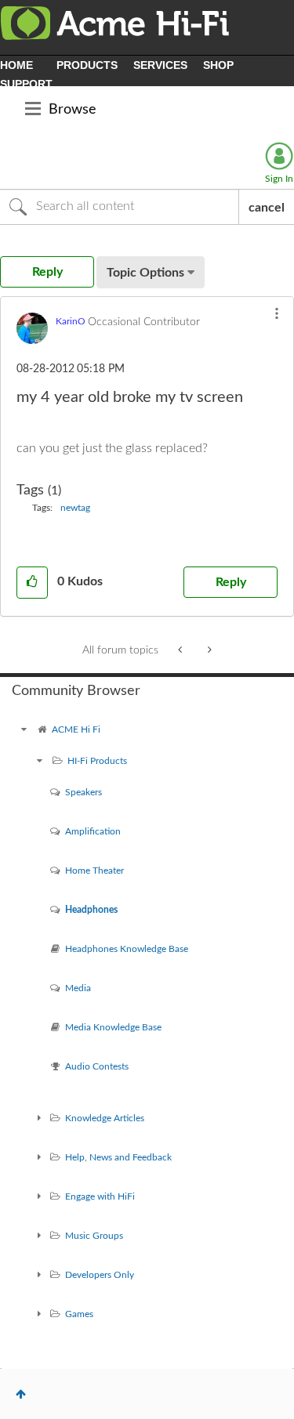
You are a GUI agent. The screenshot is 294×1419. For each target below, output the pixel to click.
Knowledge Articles (104, 1118)
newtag (75, 507)
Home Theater (94, 870)
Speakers (83, 792)
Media (78, 988)
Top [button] (21, 1394)
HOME (16, 65)
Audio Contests (97, 1066)
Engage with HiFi (100, 1196)
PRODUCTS (87, 65)
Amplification (93, 831)
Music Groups (94, 1235)
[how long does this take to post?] (208, 650)
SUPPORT (26, 84)
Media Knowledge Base (113, 1027)
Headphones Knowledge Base (126, 949)
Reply (231, 582)
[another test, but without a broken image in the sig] (181, 650)
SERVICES (160, 65)
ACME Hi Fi (76, 729)
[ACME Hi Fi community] (23, 729)
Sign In (279, 178)
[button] (276, 313)
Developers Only (99, 1275)
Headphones (91, 909)
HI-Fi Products (97, 761)
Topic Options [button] (145, 272)
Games (79, 1314)
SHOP (218, 65)
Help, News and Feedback (118, 1157)
